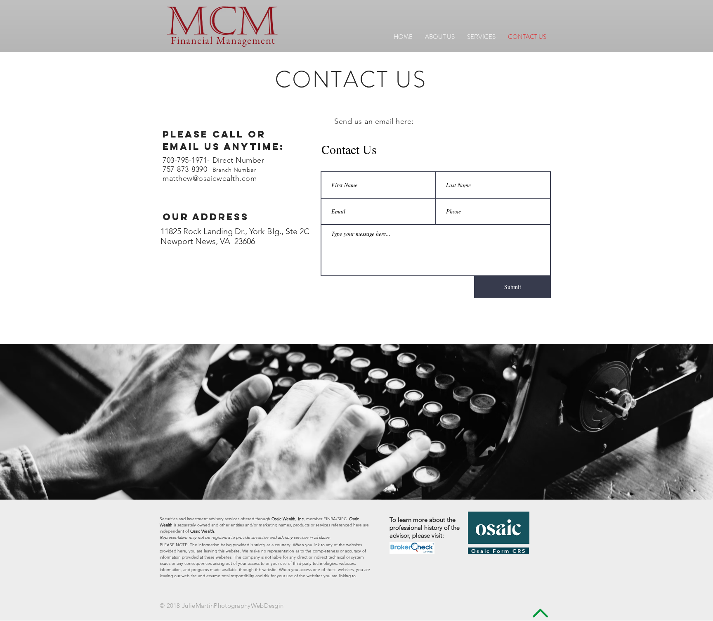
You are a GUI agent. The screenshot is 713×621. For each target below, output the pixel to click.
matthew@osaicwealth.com (210, 178)
